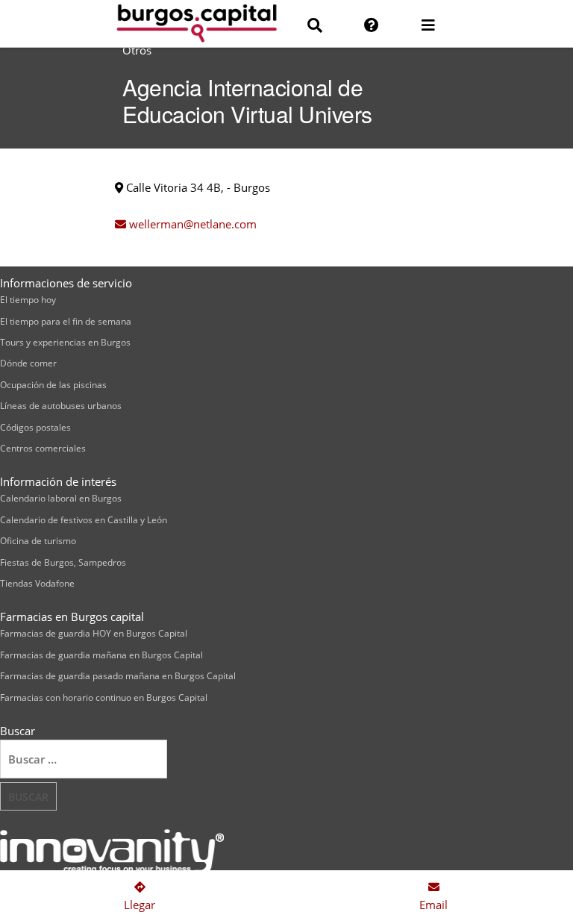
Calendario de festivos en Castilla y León (83, 519)
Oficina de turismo (38, 540)
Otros (136, 50)
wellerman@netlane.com (191, 223)
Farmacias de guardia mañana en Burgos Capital (101, 655)
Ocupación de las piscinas (53, 384)
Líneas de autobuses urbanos (61, 405)
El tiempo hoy (28, 299)
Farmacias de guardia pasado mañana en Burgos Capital (118, 675)
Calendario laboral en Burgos (61, 498)
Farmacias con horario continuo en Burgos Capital (103, 697)
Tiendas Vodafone (37, 583)
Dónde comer (28, 363)
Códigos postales (35, 427)
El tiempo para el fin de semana (65, 321)
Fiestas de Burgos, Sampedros (63, 562)
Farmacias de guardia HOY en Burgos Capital (93, 633)
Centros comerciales (43, 448)
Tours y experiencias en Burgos (65, 342)
